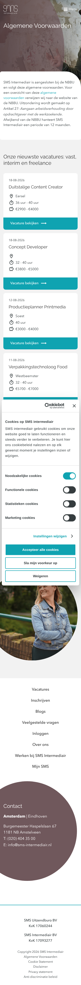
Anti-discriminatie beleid (40, 977)
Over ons (40, 745)
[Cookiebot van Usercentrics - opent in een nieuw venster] (47, 406)
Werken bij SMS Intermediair (40, 756)
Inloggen (40, 734)
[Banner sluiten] (74, 405)
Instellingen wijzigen (50, 536)
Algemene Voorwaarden (40, 957)
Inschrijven (40, 701)
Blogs (41, 712)
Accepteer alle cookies (40, 550)
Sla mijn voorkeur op (40, 563)
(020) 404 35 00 (21, 839)
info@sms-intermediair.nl (30, 845)
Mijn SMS (40, 767)
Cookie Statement (40, 962)
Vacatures (40, 690)
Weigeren (40, 576)
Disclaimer (40, 967)
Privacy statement (40, 972)
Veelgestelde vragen (40, 723)
